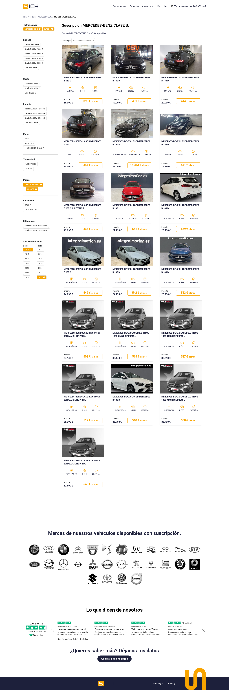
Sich (25, 17)
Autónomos (147, 6)
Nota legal (158, 683)
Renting (171, 683)
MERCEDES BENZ (45, 17)
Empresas (134, 6)
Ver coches (162, 6)
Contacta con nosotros (114, 658)
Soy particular (119, 6)
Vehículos (32, 17)
